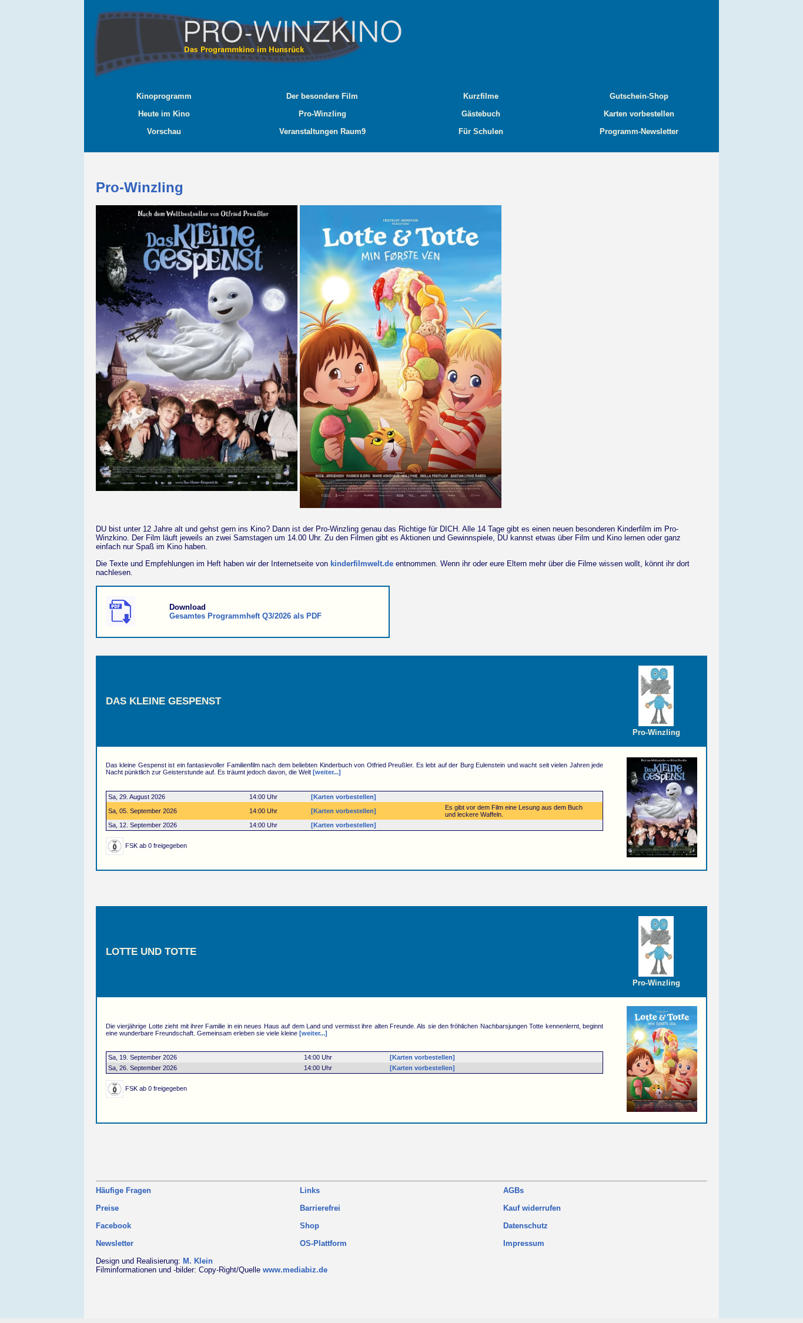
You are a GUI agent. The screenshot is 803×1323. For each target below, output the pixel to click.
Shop (309, 1225)
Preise (107, 1208)
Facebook (113, 1225)
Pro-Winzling (656, 732)
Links (310, 1190)
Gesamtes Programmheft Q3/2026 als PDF (245, 616)
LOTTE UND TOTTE (151, 951)
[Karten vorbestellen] (343, 796)
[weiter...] (327, 772)
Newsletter (114, 1243)
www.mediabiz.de (295, 1269)
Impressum (523, 1243)
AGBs (513, 1190)
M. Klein (198, 1261)
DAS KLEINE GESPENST (163, 701)
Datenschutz (525, 1225)
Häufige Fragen (123, 1190)
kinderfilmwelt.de (361, 563)
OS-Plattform (323, 1243)
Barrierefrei (320, 1208)
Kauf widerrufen (532, 1208)
